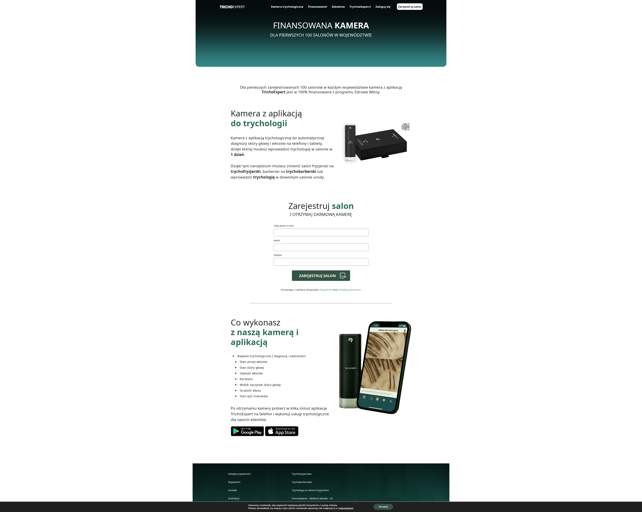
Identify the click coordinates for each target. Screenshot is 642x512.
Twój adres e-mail (284, 225)
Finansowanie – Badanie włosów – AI (312, 498)
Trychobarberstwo (302, 482)
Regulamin (326, 289)
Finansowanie (317, 7)
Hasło (277, 240)
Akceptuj (383, 506)
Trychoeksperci (360, 7)
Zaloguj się (383, 7)
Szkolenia (338, 7)
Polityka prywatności (239, 473)
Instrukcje (233, 498)
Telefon (278, 255)
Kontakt (232, 490)
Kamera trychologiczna (287, 7)
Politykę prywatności (349, 289)
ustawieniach (346, 508)
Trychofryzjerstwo (301, 473)
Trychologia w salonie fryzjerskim (310, 490)
